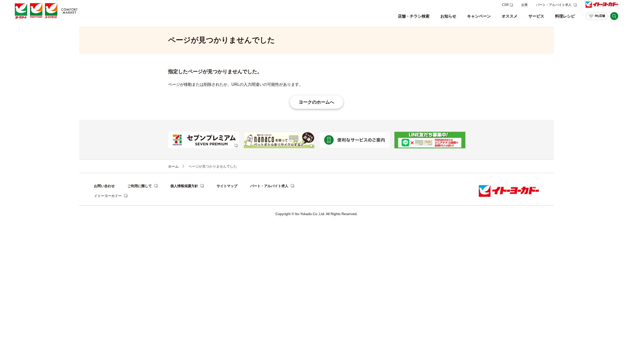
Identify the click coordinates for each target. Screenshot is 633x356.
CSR (505, 5)
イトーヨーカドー (108, 196)
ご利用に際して (140, 186)
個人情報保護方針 (184, 186)
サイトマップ (227, 186)
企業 (524, 5)
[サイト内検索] (614, 16)
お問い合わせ (104, 186)
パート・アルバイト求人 (554, 5)
